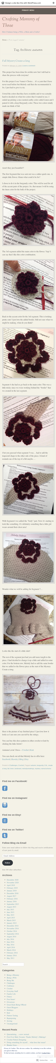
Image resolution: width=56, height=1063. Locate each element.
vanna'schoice (46, 769)
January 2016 (12, 901)
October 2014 (12, 931)
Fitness (9, 996)
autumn (33, 765)
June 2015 (10, 912)
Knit (32, 750)
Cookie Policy (46, 1053)
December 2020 (12, 880)
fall (8, 769)
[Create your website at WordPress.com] (28, 3)
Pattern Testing (12, 1015)
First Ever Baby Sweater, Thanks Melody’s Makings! (26, 1037)
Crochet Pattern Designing (16, 1039)
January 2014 (12, 955)
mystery (37, 769)
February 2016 (12, 898)
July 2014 (10, 939)
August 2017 (11, 896)
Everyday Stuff (12, 991)
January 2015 (12, 923)
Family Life (11, 994)
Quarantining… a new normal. (18, 1034)
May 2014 (10, 944)
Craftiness (10, 986)
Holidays (10, 1010)
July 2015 (10, 909)
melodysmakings (28, 769)
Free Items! (11, 999)
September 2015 (13, 904)
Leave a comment (29, 66)
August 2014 (11, 936)
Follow (7, 862)
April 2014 (11, 947)
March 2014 (11, 950)
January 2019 (12, 890)
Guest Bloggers (12, 1007)
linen (12, 769)
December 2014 (12, 925)
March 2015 (11, 920)
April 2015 (11, 917)
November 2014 (13, 928)
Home (4, 40)
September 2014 (13, 934)
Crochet (25, 750)
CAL (45, 765)
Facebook (6, 759)
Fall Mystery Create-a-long (16, 61)
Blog (21, 759)
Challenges (13, 765)
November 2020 (13, 882)
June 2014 (10, 942)
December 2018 (12, 893)
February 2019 (12, 888)
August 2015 (11, 907)
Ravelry (15, 759)
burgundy (40, 765)
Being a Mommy (13, 975)
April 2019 (11, 885)
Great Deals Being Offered (16, 1004)
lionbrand (18, 769)
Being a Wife (12, 977)
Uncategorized (12, 1023)
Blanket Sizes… (12, 1045)
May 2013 (10, 958)
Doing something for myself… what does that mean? (26, 1042)
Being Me (10, 980)
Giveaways (11, 1002)
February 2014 (12, 952)
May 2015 (10, 915)
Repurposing (11, 1018)
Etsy (27, 759)
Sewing (9, 1021)
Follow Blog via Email (14, 843)
